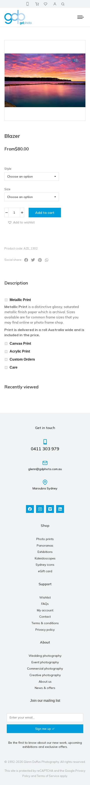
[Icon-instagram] (40, 509)
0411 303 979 (45, 448)
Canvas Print (20, 343)
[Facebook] (30, 509)
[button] (21, 222)
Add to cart (44, 212)
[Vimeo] (50, 509)
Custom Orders (22, 359)
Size (7, 189)
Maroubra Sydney (45, 488)
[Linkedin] (60, 509)
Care (13, 367)
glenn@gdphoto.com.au (45, 469)
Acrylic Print (20, 351)
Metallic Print (20, 300)
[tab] (45, 300)
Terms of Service (48, 776)
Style (7, 169)
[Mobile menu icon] (81, 17)
